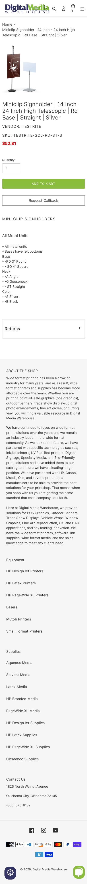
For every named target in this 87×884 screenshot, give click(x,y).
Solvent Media (18, 674)
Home (7, 24)
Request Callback (43, 200)
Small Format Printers (24, 631)
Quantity (8, 160)
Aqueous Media (19, 662)
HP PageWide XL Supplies (28, 747)
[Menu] (82, 8)
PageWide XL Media (23, 711)
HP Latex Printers (21, 583)
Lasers (11, 607)
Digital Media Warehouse (50, 869)
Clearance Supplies (22, 759)
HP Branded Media (22, 698)
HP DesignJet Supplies (25, 723)
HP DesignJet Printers (24, 571)
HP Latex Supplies (21, 735)
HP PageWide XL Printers (27, 595)
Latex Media (16, 686)
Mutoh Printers (18, 619)
